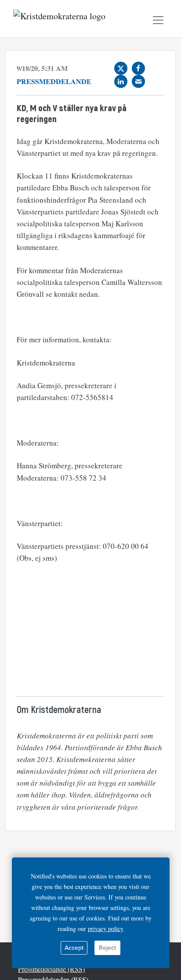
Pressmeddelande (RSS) (51, 968)
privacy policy (105, 928)
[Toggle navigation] (158, 20)
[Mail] (138, 81)
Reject (107, 948)
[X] (120, 68)
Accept (74, 948)
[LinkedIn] (120, 81)
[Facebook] (138, 68)
